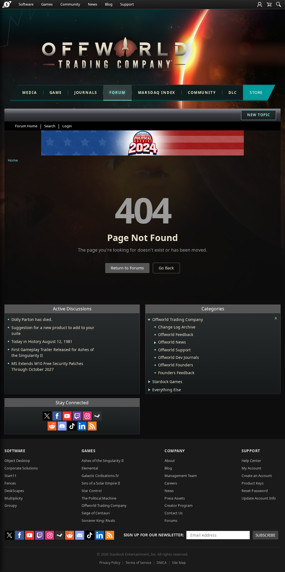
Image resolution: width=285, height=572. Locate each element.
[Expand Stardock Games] (149, 381)
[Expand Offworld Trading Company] (149, 320)
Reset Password (255, 490)
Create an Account (257, 475)
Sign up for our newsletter (153, 534)
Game (56, 92)
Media (29, 92)
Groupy (10, 505)
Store (256, 92)
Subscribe (265, 535)
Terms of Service (138, 562)
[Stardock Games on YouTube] (67, 416)
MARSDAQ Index (157, 92)
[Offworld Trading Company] (114, 52)
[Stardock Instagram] (87, 416)
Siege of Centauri (96, 512)
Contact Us (173, 512)
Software (26, 4)
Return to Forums (127, 268)
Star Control (92, 490)
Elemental (90, 468)
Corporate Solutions (21, 468)
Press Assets (174, 498)
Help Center (251, 460)
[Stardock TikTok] (72, 426)
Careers (170, 483)
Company (174, 450)
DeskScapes (14, 490)
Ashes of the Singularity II (103, 460)
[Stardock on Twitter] (47, 416)
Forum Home (26, 125)
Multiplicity (13, 498)
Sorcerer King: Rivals (98, 520)
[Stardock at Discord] (62, 426)
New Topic (258, 114)
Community (70, 4)
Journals (85, 92)
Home (13, 160)
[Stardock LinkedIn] (82, 426)
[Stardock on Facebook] (57, 416)
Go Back (166, 268)
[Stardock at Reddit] (52, 426)
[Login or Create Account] (259, 4)
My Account (251, 468)
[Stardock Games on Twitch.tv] (77, 416)
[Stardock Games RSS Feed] (92, 426)
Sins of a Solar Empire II (101, 483)
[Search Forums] (278, 4)
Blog (108, 4)
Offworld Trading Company (104, 505)
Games (47, 4)
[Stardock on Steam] (97, 416)
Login (67, 125)
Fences (10, 483)
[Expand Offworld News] (155, 342)
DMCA (162, 562)
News (92, 4)
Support (127, 4)
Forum (117, 92)
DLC (233, 92)
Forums (170, 520)
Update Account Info (259, 498)
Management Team (180, 475)
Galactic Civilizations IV (100, 475)
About (169, 460)
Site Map (179, 562)
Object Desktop (17, 460)
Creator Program (178, 505)
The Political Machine (99, 498)
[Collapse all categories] (275, 318)
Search (49, 125)
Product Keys (253, 483)
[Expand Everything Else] (149, 389)
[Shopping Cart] (269, 4)
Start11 (10, 475)
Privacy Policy (109, 562)
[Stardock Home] (6, 4)
